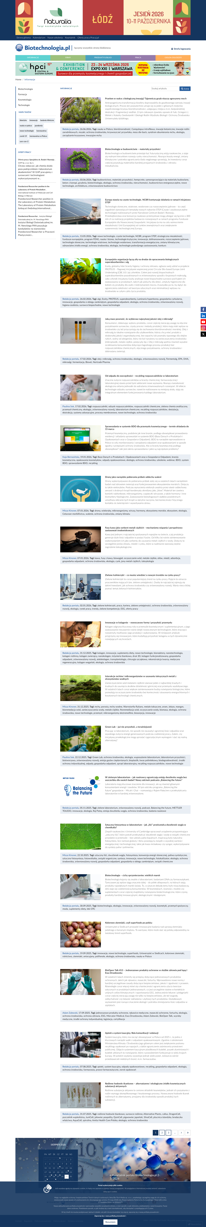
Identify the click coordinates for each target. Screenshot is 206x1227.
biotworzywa (69, 760)
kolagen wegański (86, 662)
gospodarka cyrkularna (171, 299)
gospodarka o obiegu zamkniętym (90, 302)
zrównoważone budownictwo (103, 186)
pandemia (39, 126)
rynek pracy (85, 609)
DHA (185, 359)
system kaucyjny (113, 1067)
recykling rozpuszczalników (154, 409)
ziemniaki (77, 956)
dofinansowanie (157, 239)
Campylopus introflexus (143, 129)
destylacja (173, 409)
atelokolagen (103, 659)
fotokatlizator (162, 858)
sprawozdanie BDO (78, 463)
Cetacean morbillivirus (74, 514)
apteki (100, 1067)
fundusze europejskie (73, 239)
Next (75, 1144)
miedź (166, 558)
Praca (138, 57)
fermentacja (78, 362)
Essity (104, 299)
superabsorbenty (128, 299)
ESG (123, 609)
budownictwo (104, 180)
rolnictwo (67, 956)
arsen (164, 707)
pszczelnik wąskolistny (74, 1117)
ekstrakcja (67, 413)
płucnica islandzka (162, 1117)
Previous (41, 1144)
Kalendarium (39, 38)
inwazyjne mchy (94, 135)
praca (119, 605)
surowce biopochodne (90, 305)
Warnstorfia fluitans (133, 707)
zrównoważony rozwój (171, 302)
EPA (180, 359)
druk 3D (137, 656)
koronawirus (42, 131)
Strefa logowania (182, 49)
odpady (89, 764)
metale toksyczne (152, 707)
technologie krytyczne (126, 239)
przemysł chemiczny (72, 409)
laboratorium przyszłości (173, 757)
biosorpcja (139, 713)
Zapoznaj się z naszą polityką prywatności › (110, 1216)
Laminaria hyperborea (147, 299)
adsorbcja (175, 558)
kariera (126, 605)
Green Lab (97, 757)
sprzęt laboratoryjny (127, 764)
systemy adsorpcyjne (84, 413)
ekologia (180, 132)
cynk (117, 561)
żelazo (172, 707)
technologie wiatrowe (96, 242)
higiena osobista (70, 305)
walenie (89, 514)
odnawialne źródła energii (75, 246)
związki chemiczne (164, 861)
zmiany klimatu (122, 514)
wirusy (132, 511)
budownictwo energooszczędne (164, 183)
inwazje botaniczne (165, 129)
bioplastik (133, 760)
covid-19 (23, 136)
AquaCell (77, 1120)
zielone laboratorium (107, 808)
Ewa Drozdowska (133, 1016)
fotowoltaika (90, 858)
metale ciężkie (149, 558)
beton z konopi (70, 183)
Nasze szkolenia (55, 38)
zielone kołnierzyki (106, 605)
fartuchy (173, 1013)
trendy (95, 609)
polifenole (100, 956)
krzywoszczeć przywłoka (119, 132)
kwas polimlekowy (149, 760)
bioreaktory (159, 653)
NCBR (138, 236)
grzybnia (82, 183)
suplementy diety (125, 653)
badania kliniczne (47, 120)
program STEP (149, 236)
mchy (97, 707)
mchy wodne (116, 707)
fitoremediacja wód (129, 710)
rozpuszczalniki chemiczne (147, 406)
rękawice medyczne (138, 1013)
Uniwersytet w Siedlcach (151, 953)
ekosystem (172, 511)
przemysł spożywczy (178, 906)
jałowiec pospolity (103, 1117)
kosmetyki (162, 906)
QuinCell (118, 1117)
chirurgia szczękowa (137, 659)
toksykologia (148, 561)
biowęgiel (118, 558)
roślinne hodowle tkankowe (111, 1114)
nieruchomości (141, 183)
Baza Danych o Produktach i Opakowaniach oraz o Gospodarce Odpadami (134, 457)
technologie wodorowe (119, 242)
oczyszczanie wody (149, 710)
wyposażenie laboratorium (147, 757)
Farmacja (22, 94)
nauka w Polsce (105, 129)
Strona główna (24, 38)
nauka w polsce (26, 126)
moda (65, 909)
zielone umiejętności (141, 605)
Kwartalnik (70, 38)
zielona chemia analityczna (174, 406)
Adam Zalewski (70, 1013)
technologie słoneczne (73, 242)
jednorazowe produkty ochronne (112, 1013)
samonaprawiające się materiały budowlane (167, 180)
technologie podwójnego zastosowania (138, 246)
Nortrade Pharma (101, 362)
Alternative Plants (152, 1114)
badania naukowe (157, 811)
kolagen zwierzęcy (88, 656)
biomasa (164, 710)
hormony (140, 511)
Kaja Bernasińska (71, 457)
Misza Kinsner (69, 511)
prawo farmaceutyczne (107, 1070)
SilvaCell (148, 1117)
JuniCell (89, 1117)
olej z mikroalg (104, 359)
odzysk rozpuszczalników (120, 406)
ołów (160, 558)
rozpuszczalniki (99, 406)
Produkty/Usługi (103, 57)
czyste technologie (125, 236)
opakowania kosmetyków (88, 460)
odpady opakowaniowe (113, 460)
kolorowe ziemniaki (174, 953)
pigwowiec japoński (133, 1117)
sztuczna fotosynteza (73, 858)
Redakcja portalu (71, 129)
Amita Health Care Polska (104, 1120)
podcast (146, 808)
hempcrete (139, 180)
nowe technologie (27, 131)
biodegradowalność (168, 760)
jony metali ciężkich (130, 561)
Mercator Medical (115, 1016)
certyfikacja (119, 1019)
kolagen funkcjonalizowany (155, 656)
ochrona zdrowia (92, 1016)
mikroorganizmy (120, 511)
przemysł (97, 713)
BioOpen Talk (166, 1016)
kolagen (101, 653)
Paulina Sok (68, 406)
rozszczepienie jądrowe (177, 239)
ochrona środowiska (96, 132)
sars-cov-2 (24, 141)
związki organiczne (107, 858)
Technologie (24, 105)
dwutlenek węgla (116, 855)
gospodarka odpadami (118, 302)
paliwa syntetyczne (177, 855)
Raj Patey (97, 811)
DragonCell (174, 1114)
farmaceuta (89, 1070)
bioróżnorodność (122, 129)
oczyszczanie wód (133, 558)
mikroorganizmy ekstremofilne (118, 713)
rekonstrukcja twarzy (158, 659)
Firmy (68, 57)
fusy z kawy (106, 558)
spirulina (87, 1120)
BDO (178, 460)
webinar (171, 460)
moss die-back (140, 132)
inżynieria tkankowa (121, 656)
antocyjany (88, 956)
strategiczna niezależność (169, 236)
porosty (104, 707)
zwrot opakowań (128, 1070)
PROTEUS (114, 299)
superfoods (132, 953)
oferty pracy (132, 609)
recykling (93, 463)
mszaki (82, 132)
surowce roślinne (134, 1114)
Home (18, 79)
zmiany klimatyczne (169, 242)
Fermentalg (171, 359)
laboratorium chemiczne (127, 409)
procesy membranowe (106, 413)
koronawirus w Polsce (38, 136)
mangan (179, 707)
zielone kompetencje (109, 609)
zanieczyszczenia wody (93, 710)
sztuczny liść (101, 855)
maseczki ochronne (159, 1013)
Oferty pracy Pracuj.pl (88, 38)
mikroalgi (67, 362)
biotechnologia (95, 183)
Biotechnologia (25, 89)
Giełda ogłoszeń (173, 57)
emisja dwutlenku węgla (115, 811)
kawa (97, 558)
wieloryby (106, 511)
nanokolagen (104, 656)
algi (99, 299)
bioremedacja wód (72, 710)
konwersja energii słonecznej (153, 855)
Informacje (33, 57)
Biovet (88, 362)
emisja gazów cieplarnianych (114, 760)
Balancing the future (161, 808)
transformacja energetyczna (145, 242)
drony (97, 511)
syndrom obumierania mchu (161, 132)
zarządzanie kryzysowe (74, 135)
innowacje (34, 120)
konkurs (162, 246)
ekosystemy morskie (156, 511)
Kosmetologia (24, 100)
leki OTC (91, 909)
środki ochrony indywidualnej (87, 1019)
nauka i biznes (107, 239)
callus (165, 1114)
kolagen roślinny (70, 656)
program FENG (91, 239)
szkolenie (161, 460)
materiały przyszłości (122, 180)
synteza (121, 858)
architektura (81, 186)
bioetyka (23, 120)
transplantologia (118, 659)
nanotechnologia (174, 653)
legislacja (108, 1019)
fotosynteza (132, 855)
